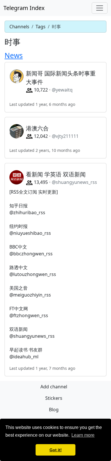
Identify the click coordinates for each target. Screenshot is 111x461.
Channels (19, 26)
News (14, 55)
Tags (41, 26)
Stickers (53, 398)
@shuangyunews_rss (74, 182)
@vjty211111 (65, 136)
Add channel (53, 386)
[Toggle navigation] (100, 8)
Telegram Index (24, 8)
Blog (54, 409)
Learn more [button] (82, 435)
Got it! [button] (56, 450)
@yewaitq (62, 90)
